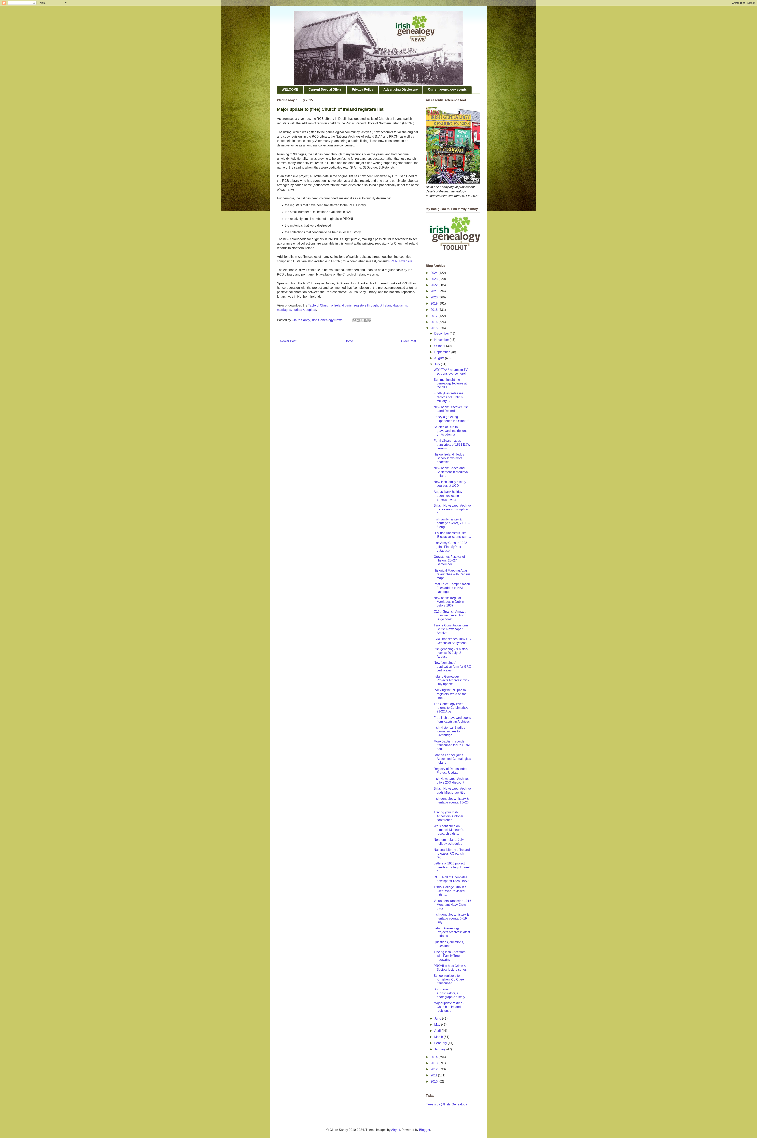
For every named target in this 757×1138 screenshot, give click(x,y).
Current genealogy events (447, 89)
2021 (434, 291)
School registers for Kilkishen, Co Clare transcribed (449, 979)
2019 (434, 303)
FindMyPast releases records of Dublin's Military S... (448, 397)
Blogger (424, 1129)
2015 (434, 328)
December (442, 333)
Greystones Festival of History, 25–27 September (449, 560)
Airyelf (395, 1129)
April (438, 1030)
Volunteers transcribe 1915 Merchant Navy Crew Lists (452, 904)
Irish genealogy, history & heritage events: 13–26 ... (451, 802)
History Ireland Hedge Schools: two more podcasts (449, 458)
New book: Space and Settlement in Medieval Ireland (451, 471)
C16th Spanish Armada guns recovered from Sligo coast (450, 615)
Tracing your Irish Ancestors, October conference (448, 816)
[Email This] (354, 320)
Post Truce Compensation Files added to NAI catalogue (452, 587)
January (440, 1049)
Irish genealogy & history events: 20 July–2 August (451, 652)
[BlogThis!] (358, 320)
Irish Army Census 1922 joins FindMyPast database (450, 546)
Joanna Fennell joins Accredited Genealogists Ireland (452, 758)
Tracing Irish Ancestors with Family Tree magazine (449, 955)
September (442, 352)
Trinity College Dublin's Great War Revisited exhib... (450, 890)
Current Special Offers (325, 89)
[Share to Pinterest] (369, 320)
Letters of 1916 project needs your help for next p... (452, 867)
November (442, 339)
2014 (434, 1057)
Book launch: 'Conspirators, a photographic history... (450, 993)
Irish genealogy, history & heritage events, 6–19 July (451, 918)
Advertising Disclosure (400, 89)
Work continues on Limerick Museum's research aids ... (448, 829)
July (437, 364)
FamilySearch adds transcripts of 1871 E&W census (452, 444)
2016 (434, 322)
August (439, 358)
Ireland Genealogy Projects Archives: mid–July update (451, 680)
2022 (434, 285)
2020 (434, 297)
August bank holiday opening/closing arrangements (448, 495)
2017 (434, 316)
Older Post (408, 341)
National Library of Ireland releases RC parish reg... (452, 853)
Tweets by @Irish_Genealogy (446, 1104)
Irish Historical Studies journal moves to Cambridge (449, 731)
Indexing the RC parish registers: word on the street (450, 693)
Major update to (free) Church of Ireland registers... (448, 1006)
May (437, 1024)
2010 (434, 1081)
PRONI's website (400, 261)
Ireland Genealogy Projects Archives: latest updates (452, 932)
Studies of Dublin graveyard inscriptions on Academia (450, 430)
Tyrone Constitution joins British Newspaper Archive (451, 629)
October (440, 346)
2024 (434, 273)
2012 (434, 1069)
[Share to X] (362, 320)
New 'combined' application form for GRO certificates (452, 666)
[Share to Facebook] (366, 320)
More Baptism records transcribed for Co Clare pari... (452, 745)
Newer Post (288, 341)
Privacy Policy (362, 89)
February (441, 1043)
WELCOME (290, 89)
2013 (434, 1063)
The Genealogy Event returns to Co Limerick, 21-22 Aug (451, 707)
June (438, 1018)
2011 (434, 1075)
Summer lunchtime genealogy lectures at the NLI (450, 383)
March (439, 1037)
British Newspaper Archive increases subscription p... (452, 509)
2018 (434, 309)
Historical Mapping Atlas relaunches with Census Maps (452, 574)
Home (349, 341)
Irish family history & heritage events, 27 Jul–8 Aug (452, 523)
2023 (434, 279)
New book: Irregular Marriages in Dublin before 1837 (449, 601)
